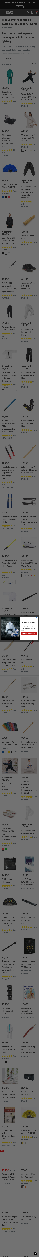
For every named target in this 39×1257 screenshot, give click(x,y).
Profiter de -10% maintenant (28, 633)
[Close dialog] (37, 618)
